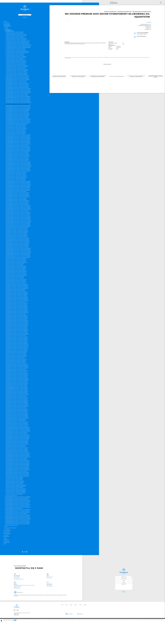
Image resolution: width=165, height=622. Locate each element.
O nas (66, 604)
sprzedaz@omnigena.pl (20, 579)
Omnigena (24, 8)
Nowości (75, 604)
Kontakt (85, 604)
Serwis (80, 604)
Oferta (71, 604)
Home (62, 604)
